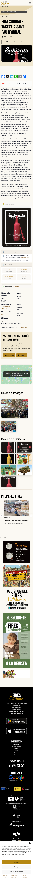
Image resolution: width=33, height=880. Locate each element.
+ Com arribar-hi (23, 327)
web (28, 257)
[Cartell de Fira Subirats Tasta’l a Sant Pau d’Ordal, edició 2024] (8, 447)
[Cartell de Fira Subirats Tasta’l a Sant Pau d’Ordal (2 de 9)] (8, 426)
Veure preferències (16, 871)
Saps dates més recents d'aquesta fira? (15, 84)
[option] (16, 512)
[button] (30, 843)
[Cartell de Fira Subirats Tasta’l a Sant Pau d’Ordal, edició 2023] (24, 447)
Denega (16, 867)
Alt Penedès (16, 286)
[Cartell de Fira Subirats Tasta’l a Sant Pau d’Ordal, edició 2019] (8, 459)
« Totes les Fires (5, 7)
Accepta (16, 862)
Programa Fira (18, 42)
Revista (17, 750)
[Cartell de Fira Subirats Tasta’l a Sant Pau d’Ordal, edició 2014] (24, 459)
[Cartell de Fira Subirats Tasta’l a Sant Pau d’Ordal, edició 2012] (24, 470)
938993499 (23, 257)
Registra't (23, 355)
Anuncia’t (16, 748)
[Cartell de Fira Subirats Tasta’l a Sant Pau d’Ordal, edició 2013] (8, 470)
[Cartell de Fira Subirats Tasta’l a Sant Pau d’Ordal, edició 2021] (8, 482)
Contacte (16, 755)
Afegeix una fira (16, 746)
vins (2, 314)
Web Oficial (6, 42)
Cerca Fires (16, 744)
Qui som (16, 753)
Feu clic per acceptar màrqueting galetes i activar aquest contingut (16, 374)
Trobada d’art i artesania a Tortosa (16, 520)
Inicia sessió (10, 355)
